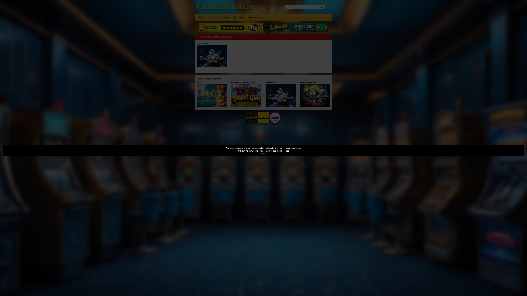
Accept (263, 153)
